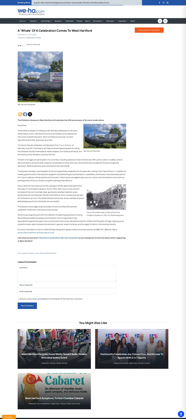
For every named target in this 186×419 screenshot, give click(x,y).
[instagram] (167, 3)
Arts (38, 404)
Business (125, 363)
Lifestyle (38, 38)
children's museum (28, 253)
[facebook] (159, 3)
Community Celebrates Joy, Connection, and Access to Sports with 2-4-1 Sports (71, 3)
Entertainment (45, 404)
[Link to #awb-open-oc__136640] (165, 21)
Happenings (30, 38)
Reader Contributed (73, 404)
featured (43, 253)
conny (37, 253)
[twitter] (163, 3)
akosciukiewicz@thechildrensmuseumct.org (36, 232)
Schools (64, 363)
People (58, 363)
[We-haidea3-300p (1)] (31, 9)
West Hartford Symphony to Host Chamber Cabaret (54, 398)
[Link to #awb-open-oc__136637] (160, 21)
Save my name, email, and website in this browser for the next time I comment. (51, 299)
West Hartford (51, 253)
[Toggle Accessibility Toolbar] (181, 414)
